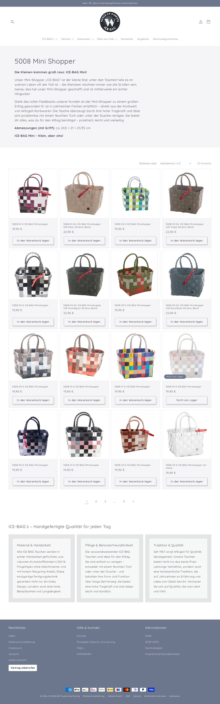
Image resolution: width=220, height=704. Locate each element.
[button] (12, 22)
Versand (13, 654)
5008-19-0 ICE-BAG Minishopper (183, 386)
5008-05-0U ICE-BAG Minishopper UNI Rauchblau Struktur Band (185, 307)
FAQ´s (80, 648)
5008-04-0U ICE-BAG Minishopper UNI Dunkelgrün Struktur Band (82, 307)
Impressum (15, 648)
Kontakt (81, 635)
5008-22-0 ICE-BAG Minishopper (133, 465)
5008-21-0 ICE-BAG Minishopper (81, 465)
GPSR (148, 635)
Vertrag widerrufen (23, 667)
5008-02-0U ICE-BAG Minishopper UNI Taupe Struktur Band (185, 225)
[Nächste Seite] (133, 501)
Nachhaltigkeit (153, 648)
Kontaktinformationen (155, 696)
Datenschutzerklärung (22, 642)
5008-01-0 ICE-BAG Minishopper (30, 224)
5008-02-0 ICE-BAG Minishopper (133, 224)
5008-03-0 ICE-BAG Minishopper (30, 305)
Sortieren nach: (148, 163)
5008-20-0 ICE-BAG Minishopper (30, 465)
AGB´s (12, 635)
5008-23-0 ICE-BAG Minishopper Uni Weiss (186, 466)
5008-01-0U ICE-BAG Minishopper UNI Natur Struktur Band (82, 225)
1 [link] (86, 501)
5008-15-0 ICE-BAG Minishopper (81, 386)
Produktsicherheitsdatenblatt (162, 654)
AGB (128, 696)
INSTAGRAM (84, 654)
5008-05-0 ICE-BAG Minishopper (133, 305)
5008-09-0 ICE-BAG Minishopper (30, 386)
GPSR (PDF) (152, 642)
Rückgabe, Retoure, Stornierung (96, 642)
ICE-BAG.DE (53, 696)
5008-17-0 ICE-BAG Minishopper (132, 386)
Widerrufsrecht (17, 660)
